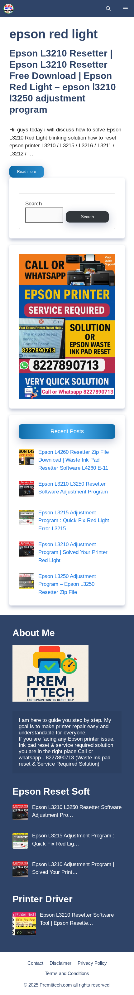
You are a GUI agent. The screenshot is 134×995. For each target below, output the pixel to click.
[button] (108, 8)
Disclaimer (60, 963)
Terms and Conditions (67, 973)
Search (33, 204)
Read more (26, 171)
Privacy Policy (92, 963)
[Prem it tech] (8, 8)
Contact (35, 963)
